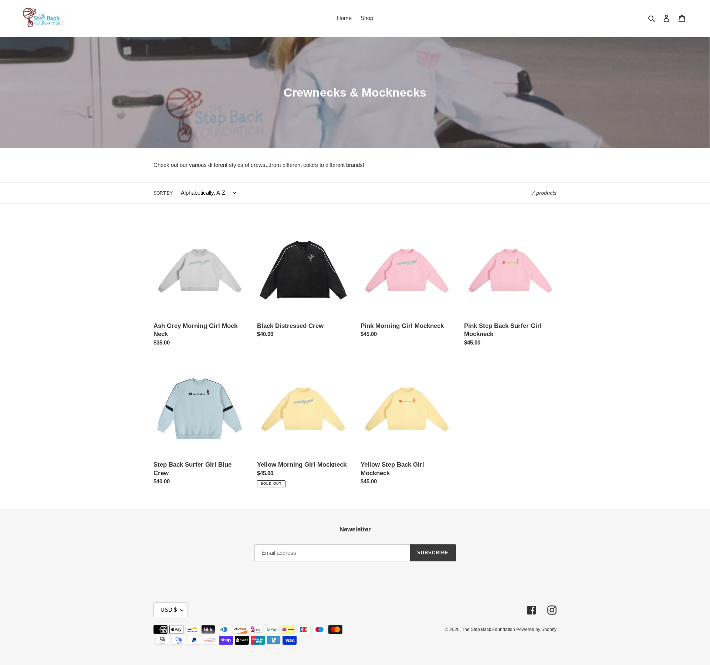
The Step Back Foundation (489, 629)
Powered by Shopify (536, 629)
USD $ (168, 610)
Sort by (163, 193)
